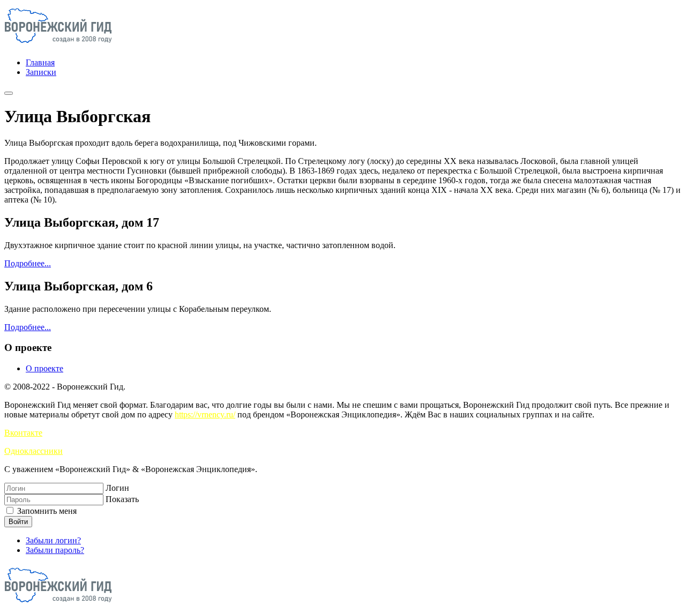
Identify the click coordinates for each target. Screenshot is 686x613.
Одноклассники (33, 450)
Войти (18, 522)
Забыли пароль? (55, 550)
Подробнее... (27, 263)
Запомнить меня (46, 510)
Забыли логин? (53, 540)
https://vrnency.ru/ (205, 414)
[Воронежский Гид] (58, 44)
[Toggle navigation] (8, 93)
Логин (117, 487)
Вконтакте (23, 432)
